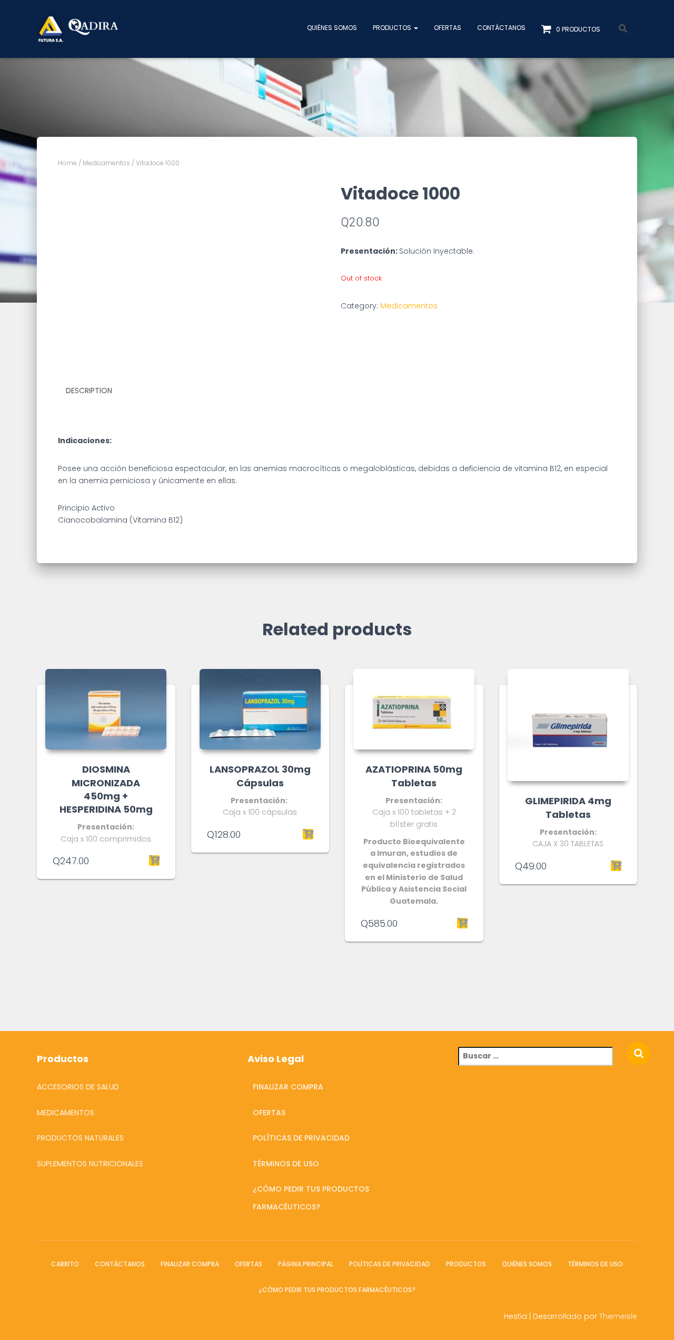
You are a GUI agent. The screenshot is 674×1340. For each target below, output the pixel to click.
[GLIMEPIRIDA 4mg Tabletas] (568, 725)
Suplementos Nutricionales (90, 1163)
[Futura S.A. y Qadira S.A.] (77, 29)
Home (67, 162)
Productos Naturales (80, 1138)
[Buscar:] (542, 1063)
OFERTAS (447, 27)
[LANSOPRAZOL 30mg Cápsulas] (260, 709)
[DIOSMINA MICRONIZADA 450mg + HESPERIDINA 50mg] (105, 709)
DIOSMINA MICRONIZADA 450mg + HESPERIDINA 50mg (106, 789)
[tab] (97, 391)
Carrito (65, 1263)
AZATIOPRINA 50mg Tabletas (413, 776)
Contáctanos (501, 27)
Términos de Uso (286, 1163)
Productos (393, 27)
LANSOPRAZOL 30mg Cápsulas (260, 776)
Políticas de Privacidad (301, 1138)
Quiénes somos (332, 27)
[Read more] (616, 866)
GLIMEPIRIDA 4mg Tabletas (568, 807)
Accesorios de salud (78, 1087)
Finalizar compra (288, 1087)
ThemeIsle (618, 1316)
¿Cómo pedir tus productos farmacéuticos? (311, 1198)
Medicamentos (106, 162)
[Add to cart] (154, 860)
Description (89, 390)
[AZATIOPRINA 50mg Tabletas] (413, 709)
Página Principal (305, 1263)
